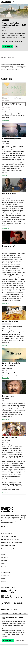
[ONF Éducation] (6, 2)
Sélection (5, 20)
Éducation (4, 560)
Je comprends (8, 640)
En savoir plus (20, 640)
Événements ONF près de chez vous (11, 542)
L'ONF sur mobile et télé (8, 587)
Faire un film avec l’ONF (8, 545)
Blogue (3, 554)
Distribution (4, 557)
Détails (3, 57)
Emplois (3, 582)
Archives (3, 563)
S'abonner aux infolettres (8, 536)
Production (4, 567)
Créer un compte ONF (7, 533)
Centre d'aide (5, 575)
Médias (3, 578)
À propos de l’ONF (6, 526)
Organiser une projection (8, 549)
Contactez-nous (5, 572)
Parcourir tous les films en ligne (10, 539)
